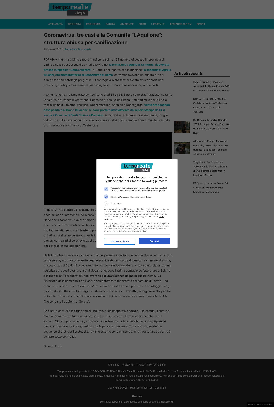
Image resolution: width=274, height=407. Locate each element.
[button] (137, 203)
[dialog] (137, 203)
